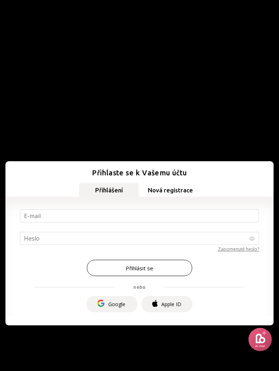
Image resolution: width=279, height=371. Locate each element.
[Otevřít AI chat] (260, 339)
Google (116, 304)
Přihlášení (109, 190)
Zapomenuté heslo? (238, 249)
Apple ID (171, 304)
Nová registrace (170, 190)
